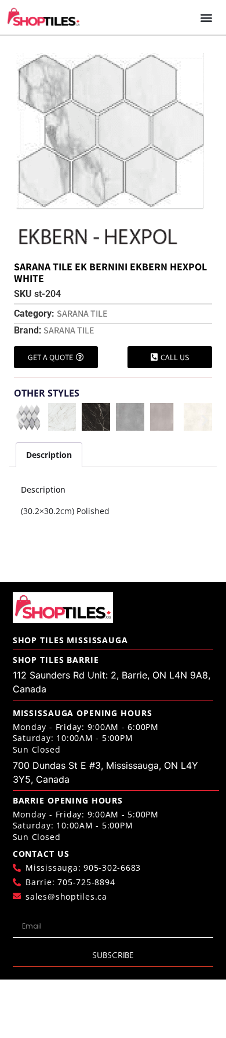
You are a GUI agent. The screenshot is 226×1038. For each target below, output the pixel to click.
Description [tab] (49, 454)
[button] (206, 17)
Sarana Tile (82, 313)
